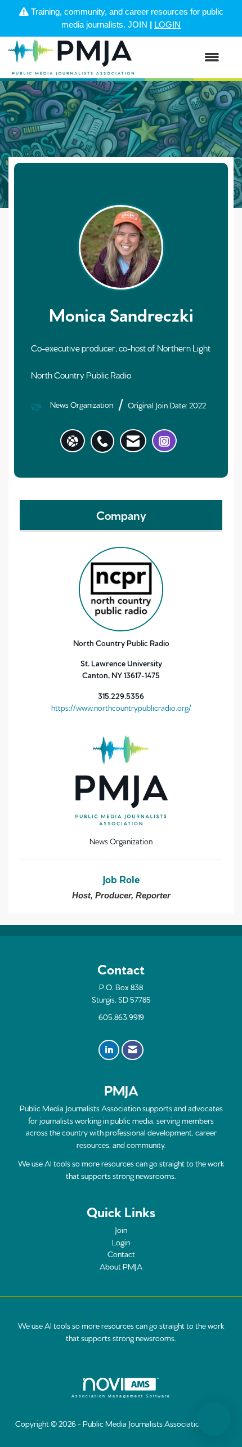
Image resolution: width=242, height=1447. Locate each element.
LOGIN (167, 24)
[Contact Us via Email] (133, 1050)
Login (121, 1242)
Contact (121, 1254)
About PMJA (121, 1266)
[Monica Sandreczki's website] (72, 441)
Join (121, 1230)
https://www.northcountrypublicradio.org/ (121, 707)
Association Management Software (121, 1396)
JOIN (137, 24)
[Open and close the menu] (182, 58)
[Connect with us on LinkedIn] (108, 1050)
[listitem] (105, 435)
